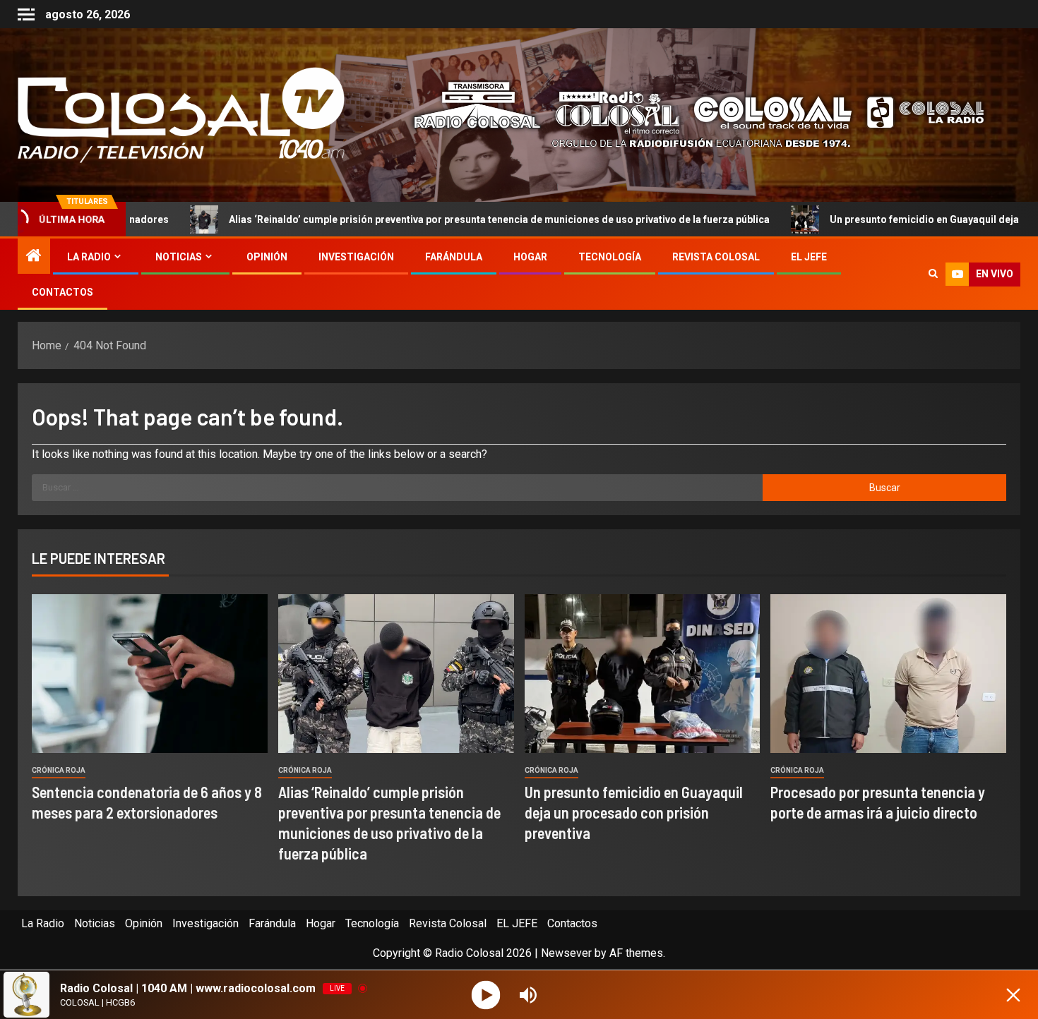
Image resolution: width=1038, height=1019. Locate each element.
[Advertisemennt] (688, 114)
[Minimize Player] (1013, 995)
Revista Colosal (716, 257)
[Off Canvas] (26, 14)
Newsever (566, 953)
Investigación (356, 257)
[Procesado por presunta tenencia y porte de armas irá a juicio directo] (888, 673)
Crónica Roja (58, 770)
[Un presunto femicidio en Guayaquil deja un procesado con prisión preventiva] (642, 673)
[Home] (34, 257)
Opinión (266, 257)
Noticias (178, 257)
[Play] (486, 995)
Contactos (62, 292)
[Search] (933, 274)
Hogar (530, 257)
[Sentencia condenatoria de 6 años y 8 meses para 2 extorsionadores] (150, 673)
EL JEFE (809, 257)
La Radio (89, 257)
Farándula (453, 257)
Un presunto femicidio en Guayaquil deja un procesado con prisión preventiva (634, 813)
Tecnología (609, 257)
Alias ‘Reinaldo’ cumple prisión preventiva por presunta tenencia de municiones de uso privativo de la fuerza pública (425, 219)
